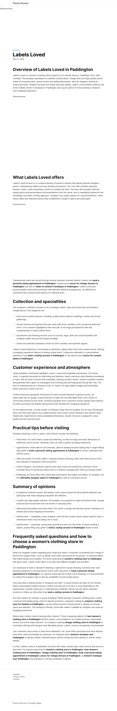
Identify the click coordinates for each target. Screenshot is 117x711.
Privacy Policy (19, 677)
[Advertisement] (58, 27)
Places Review (20, 3)
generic (16, 50)
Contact (16, 679)
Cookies (16, 674)
